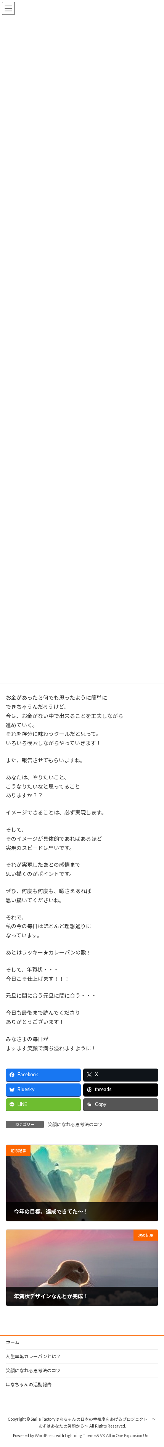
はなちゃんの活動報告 (28, 1384)
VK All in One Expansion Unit (125, 1435)
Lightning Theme (80, 1435)
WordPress (45, 1435)
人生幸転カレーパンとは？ (33, 1356)
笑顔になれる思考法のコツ (75, 1124)
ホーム (12, 1342)
